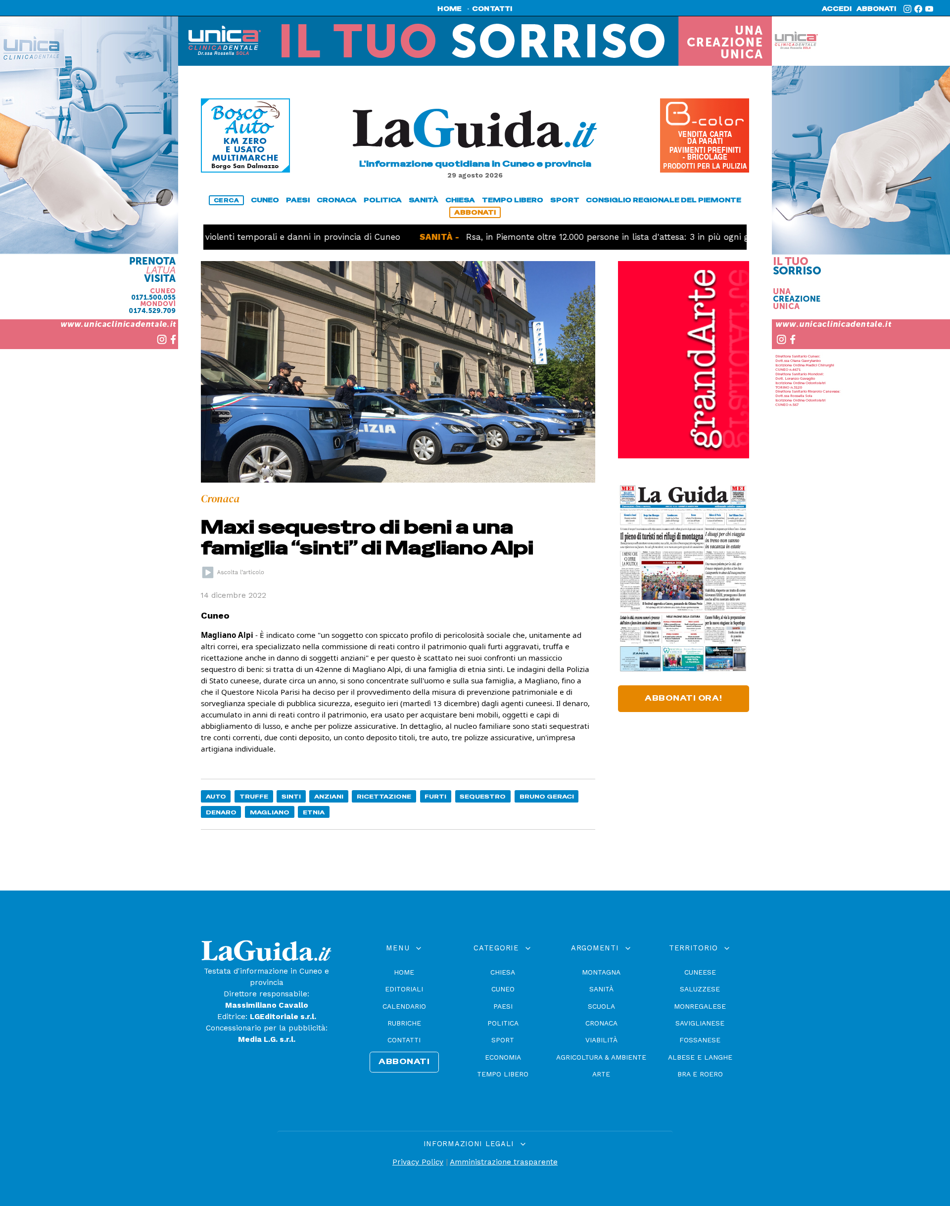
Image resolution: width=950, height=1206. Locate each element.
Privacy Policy (417, 1162)
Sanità (601, 989)
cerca (226, 200)
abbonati (876, 9)
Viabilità (601, 1040)
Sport (502, 1040)
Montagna (601, 972)
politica (383, 200)
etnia (314, 812)
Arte (601, 1074)
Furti (435, 796)
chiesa (460, 200)
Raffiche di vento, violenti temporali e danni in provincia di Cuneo (214, 237)
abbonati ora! (683, 698)
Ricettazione (384, 796)
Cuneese (700, 972)
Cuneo (503, 989)
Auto (216, 796)
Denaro (221, 812)
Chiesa (502, 972)
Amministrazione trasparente (504, 1162)
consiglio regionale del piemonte (663, 200)
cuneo (265, 200)
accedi (837, 9)
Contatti (404, 1040)
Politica (503, 1023)
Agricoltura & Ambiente (601, 1057)
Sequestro (483, 796)
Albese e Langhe (700, 1057)
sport (564, 200)
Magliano (269, 812)
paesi (298, 200)
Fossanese (699, 1040)
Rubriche (404, 1023)
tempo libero (512, 200)
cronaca (337, 200)
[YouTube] (929, 9)
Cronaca (601, 1023)
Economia (503, 1057)
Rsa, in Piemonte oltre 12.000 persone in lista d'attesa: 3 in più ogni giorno (572, 237)
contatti (492, 9)
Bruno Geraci (547, 796)
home (449, 9)
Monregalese (700, 1006)
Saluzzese (700, 989)
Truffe (253, 796)
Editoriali (404, 989)
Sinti (291, 796)
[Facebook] (918, 9)
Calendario (404, 1006)
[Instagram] (907, 9)
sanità (423, 200)
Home (404, 972)
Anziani (328, 796)
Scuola (601, 1006)
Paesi (503, 1006)
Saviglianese (699, 1023)
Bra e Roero (700, 1074)
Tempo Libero (502, 1074)
